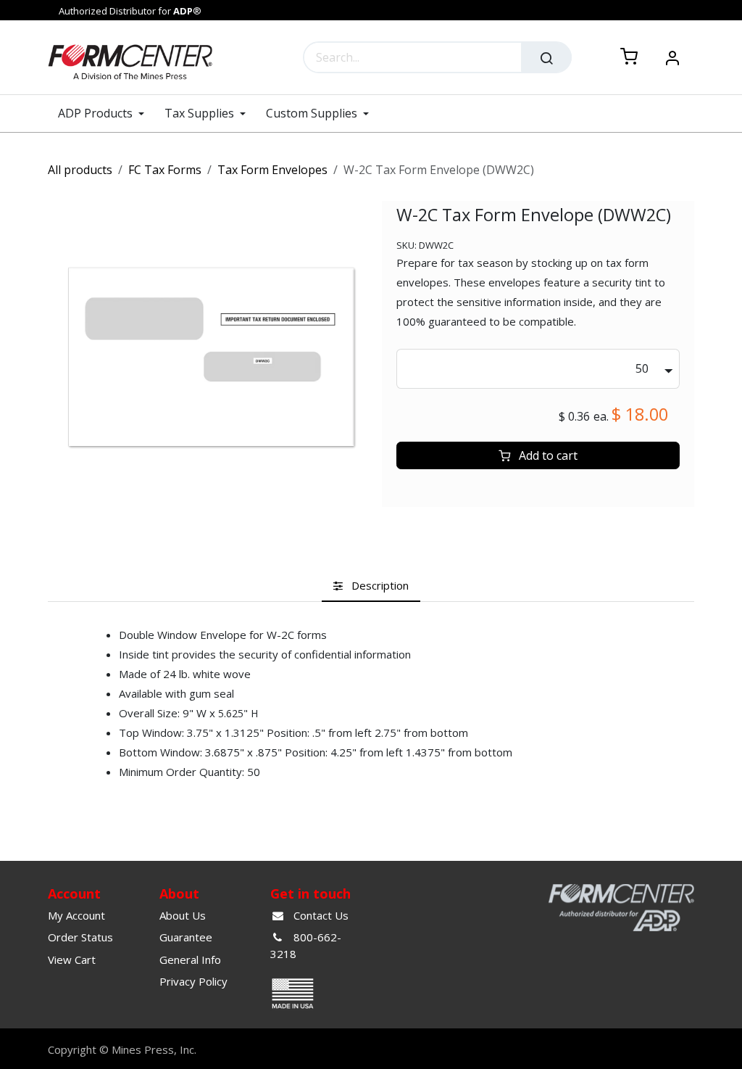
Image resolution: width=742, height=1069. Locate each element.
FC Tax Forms (164, 170)
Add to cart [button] (547, 455)
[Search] (546, 57)
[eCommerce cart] (629, 57)
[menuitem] (106, 113)
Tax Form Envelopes (272, 170)
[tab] (371, 586)
